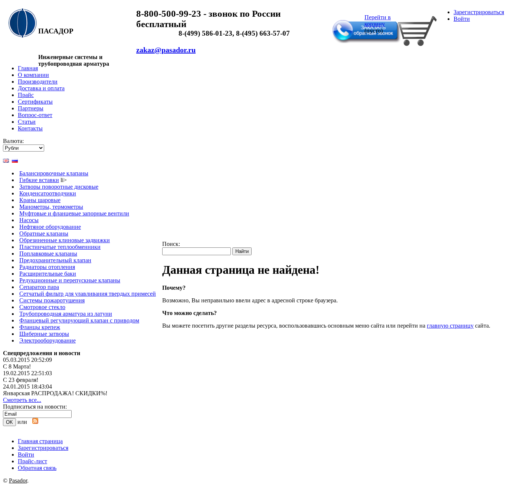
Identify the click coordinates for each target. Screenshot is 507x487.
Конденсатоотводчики (47, 193)
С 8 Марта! (17, 366)
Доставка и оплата (41, 88)
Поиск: (171, 244)
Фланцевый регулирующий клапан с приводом (79, 320)
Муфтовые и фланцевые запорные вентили (74, 213)
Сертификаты (35, 101)
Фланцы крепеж (39, 327)
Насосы (29, 220)
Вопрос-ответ (35, 115)
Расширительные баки (47, 273)
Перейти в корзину (377, 20)
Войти (462, 19)
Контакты (30, 128)
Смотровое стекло (42, 307)
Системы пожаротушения (52, 300)
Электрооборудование (47, 340)
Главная (28, 68)
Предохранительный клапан (55, 260)
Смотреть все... (22, 400)
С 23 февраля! (20, 380)
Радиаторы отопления (47, 267)
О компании (33, 75)
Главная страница (40, 441)
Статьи (27, 121)
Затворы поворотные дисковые (58, 187)
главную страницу (450, 325)
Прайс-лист (32, 461)
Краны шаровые (39, 200)
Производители (38, 81)
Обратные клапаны (43, 233)
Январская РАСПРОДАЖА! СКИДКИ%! (55, 393)
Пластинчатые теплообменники (60, 247)
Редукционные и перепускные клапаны (69, 280)
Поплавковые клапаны (48, 253)
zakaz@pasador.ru (166, 50)
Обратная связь (354, 16)
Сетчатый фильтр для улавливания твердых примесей (87, 293)
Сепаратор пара (39, 287)
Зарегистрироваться (479, 12)
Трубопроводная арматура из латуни (65, 314)
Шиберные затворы (44, 334)
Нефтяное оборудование (50, 227)
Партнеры (30, 108)
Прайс (26, 95)
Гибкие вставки (39, 180)
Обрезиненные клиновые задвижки (64, 240)
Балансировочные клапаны (53, 173)
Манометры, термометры (51, 207)
